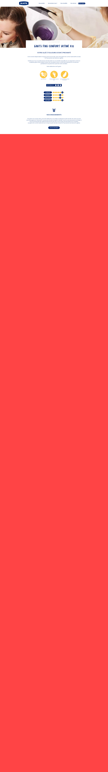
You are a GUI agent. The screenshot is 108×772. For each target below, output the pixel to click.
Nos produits (42, 3)
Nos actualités (64, 3)
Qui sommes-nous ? (52, 3)
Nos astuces (73, 3)
